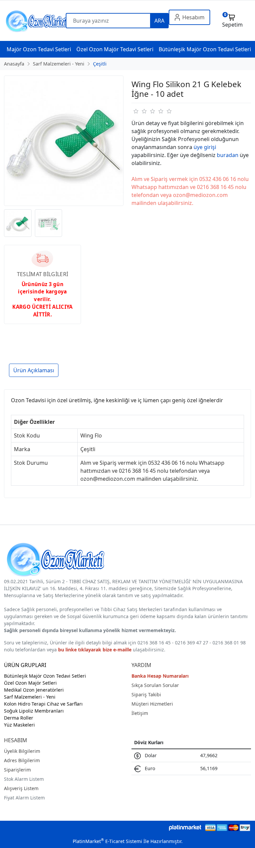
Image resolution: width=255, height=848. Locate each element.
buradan (227, 155)
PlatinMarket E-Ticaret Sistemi (107, 841)
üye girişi (205, 147)
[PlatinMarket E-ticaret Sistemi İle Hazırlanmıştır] (185, 827)
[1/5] (135, 111)
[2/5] (139, 111)
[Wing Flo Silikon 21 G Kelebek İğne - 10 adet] (63, 140)
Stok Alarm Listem (24, 779)
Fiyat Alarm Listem (24, 797)
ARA (159, 20)
